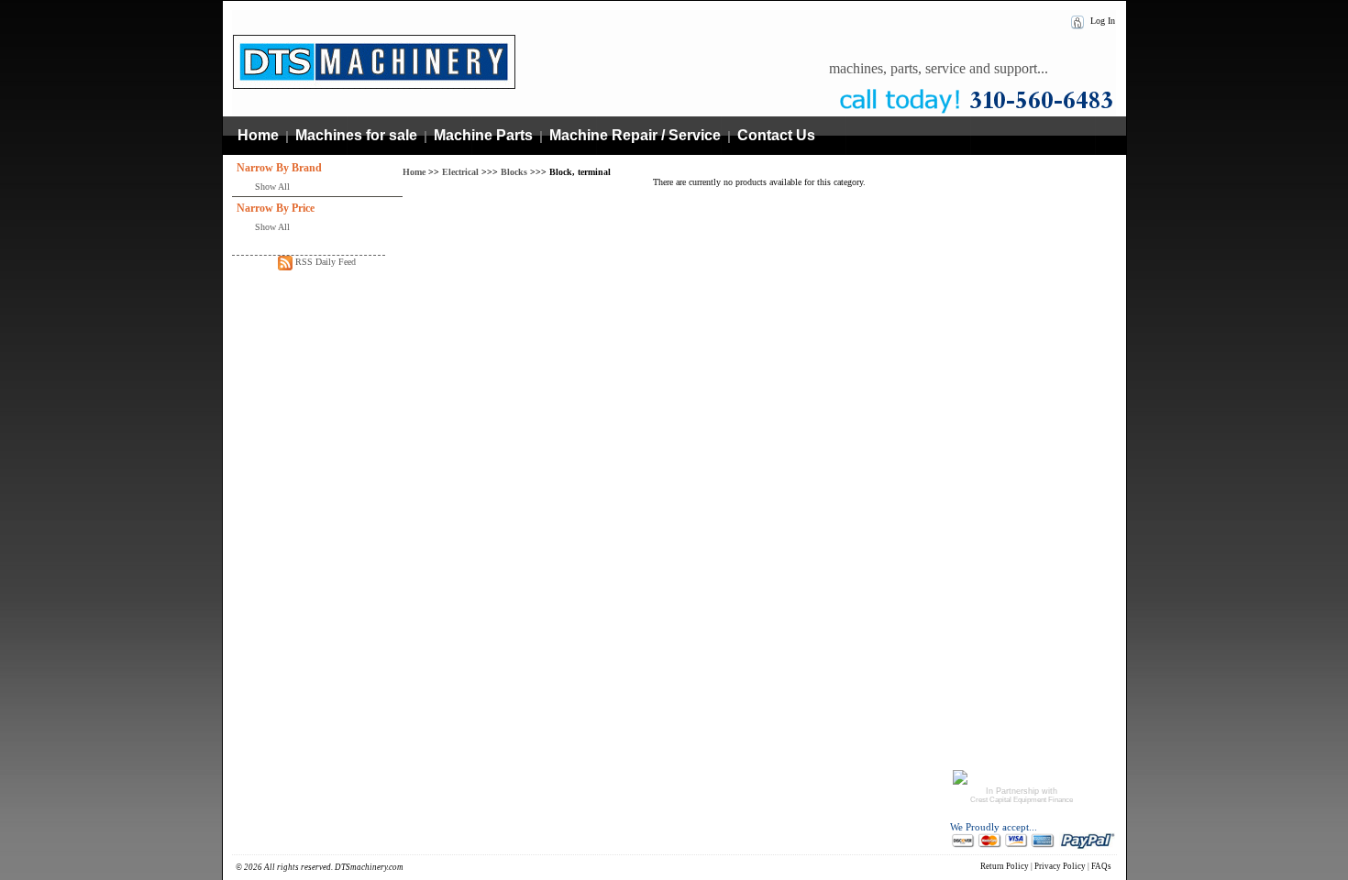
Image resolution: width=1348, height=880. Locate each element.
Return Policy (1004, 866)
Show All (272, 187)
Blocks (514, 172)
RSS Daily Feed (324, 262)
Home (258, 135)
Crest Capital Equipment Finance (1021, 800)
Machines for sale (356, 135)
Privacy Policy (1060, 866)
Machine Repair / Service (635, 135)
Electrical (460, 172)
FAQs (1101, 866)
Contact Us (776, 135)
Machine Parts (483, 135)
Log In (1101, 21)
